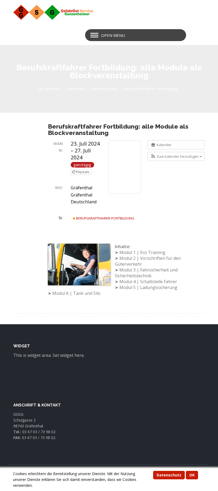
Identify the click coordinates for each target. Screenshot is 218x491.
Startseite (76, 88)
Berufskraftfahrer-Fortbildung (104, 218)
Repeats (82, 171)
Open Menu (113, 35)
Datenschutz (169, 474)
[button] (176, 156)
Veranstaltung (104, 88)
